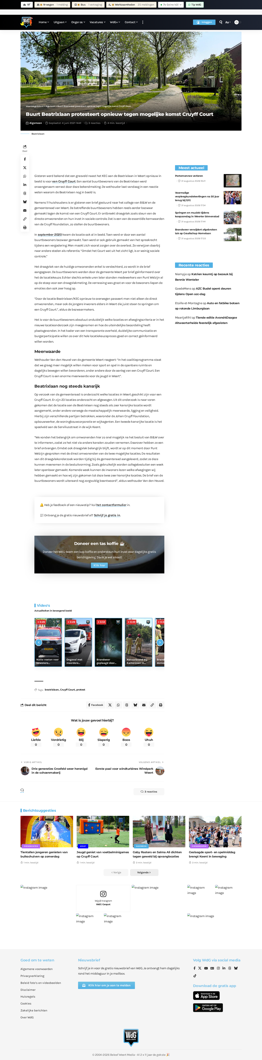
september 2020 (50, 235)
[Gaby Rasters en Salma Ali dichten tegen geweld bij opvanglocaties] (159, 831)
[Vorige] (38, 642)
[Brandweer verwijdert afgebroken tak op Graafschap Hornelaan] (233, 234)
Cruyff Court (67, 689)
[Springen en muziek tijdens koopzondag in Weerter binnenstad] (233, 217)
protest (80, 689)
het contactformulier (111, 505)
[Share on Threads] (24, 193)
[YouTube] (206, 968)
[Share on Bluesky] (24, 202)
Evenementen (31, 846)
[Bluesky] (235, 968)
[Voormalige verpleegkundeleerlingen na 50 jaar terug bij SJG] (233, 197)
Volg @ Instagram (103, 902)
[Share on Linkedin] (24, 185)
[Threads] (230, 968)
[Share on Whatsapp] (24, 176)
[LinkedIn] (224, 968)
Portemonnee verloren (189, 175)
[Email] (24, 210)
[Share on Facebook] (24, 159)
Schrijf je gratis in (107, 515)
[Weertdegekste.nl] (26, 22)
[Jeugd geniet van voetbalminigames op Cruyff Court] (103, 831)
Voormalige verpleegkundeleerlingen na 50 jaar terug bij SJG (197, 196)
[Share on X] (24, 168)
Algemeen (35, 123)
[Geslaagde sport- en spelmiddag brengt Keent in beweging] (215, 831)
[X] (200, 968)
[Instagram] (218, 968)
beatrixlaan (52, 689)
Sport (83, 846)
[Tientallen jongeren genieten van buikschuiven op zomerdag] (46, 831)
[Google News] (212, 968)
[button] (142, 22)
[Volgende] (160, 642)
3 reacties (94, 123)
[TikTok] (195, 976)
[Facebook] (194, 968)
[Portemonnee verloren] (233, 180)
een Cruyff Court (64, 181)
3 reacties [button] (151, 791)
